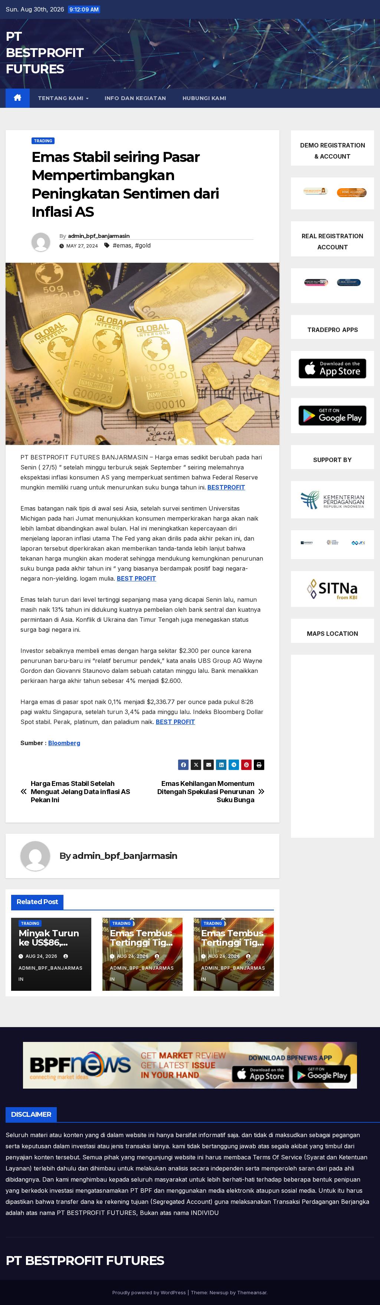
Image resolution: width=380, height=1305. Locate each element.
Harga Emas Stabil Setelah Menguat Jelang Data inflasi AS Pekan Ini (80, 792)
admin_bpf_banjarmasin (99, 236)
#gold (143, 245)
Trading (43, 141)
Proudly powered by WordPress (149, 1292)
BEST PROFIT (136, 578)
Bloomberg (64, 743)
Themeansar (251, 1292)
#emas (122, 245)
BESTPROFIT (226, 487)
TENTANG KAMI (61, 98)
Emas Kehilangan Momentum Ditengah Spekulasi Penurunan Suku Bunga (206, 792)
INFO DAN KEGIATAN (135, 98)
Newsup (219, 1292)
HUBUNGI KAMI (204, 98)
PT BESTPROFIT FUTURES (44, 53)
